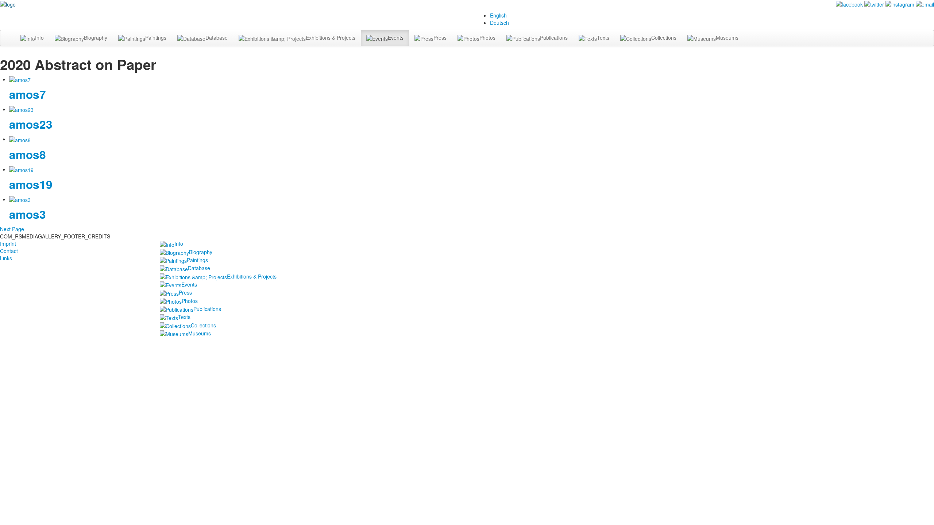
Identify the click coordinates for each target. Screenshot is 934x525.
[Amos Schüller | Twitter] (874, 3)
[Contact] (925, 3)
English (498, 15)
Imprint (8, 243)
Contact (9, 250)
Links (6, 258)
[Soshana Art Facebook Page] (849, 3)
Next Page (12, 229)
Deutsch (499, 22)
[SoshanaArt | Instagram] (899, 3)
